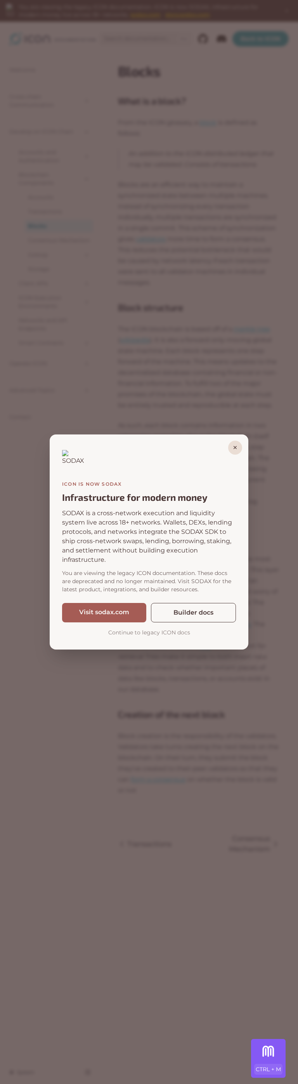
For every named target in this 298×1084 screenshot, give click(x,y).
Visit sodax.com (104, 612)
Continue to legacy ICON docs (149, 632)
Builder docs (193, 612)
